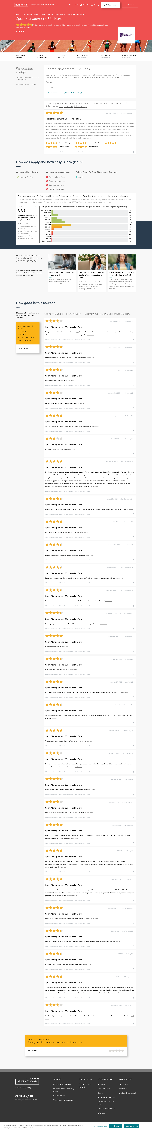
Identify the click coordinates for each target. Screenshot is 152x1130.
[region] (76, 1126)
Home (18, 14)
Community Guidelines (63, 1100)
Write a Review (111, 5)
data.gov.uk (123, 1084)
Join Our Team (104, 1089)
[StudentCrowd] (21, 5)
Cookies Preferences (106, 1109)
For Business (130, 5)
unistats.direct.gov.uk (127, 1093)
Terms (100, 1093)
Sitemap (101, 1113)
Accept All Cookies (131, 1126)
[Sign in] (98, 5)
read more (50, 87)
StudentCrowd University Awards (63, 1090)
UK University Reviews (62, 1084)
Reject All (116, 1126)
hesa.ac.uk (123, 1089)
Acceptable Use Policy (107, 1097)
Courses (42, 14)
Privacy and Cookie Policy (106, 1103)
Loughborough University (30, 14)
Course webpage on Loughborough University (64, 93)
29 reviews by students (23, 27)
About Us (102, 1084)
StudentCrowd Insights (85, 1085)
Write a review (23, 348)
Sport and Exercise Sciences (56, 14)
